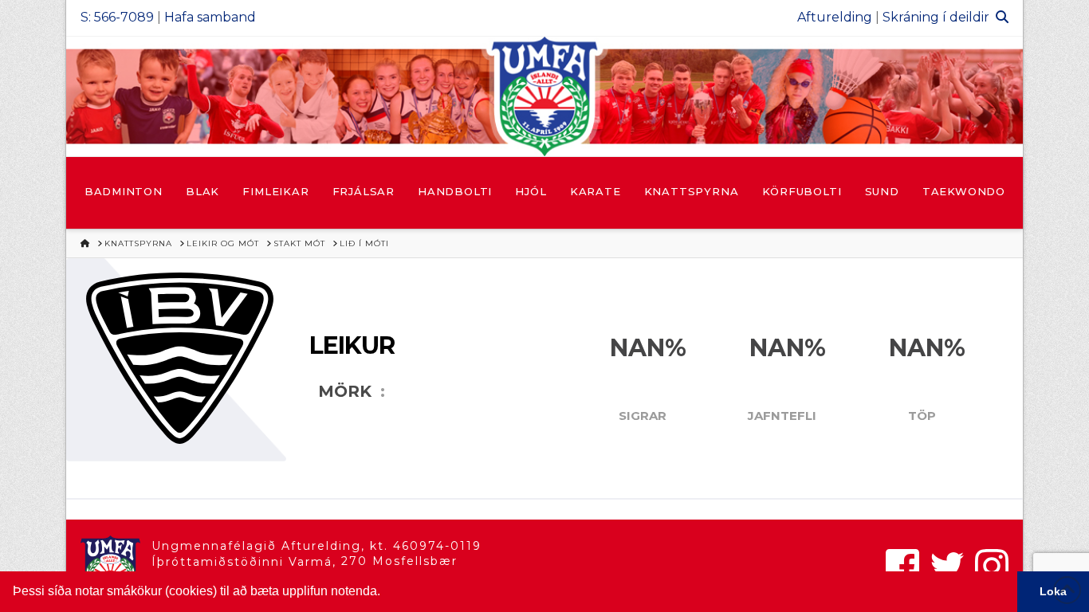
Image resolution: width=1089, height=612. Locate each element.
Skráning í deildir (936, 17)
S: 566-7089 (117, 17)
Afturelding (834, 17)
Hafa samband (210, 17)
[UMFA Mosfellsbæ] (544, 96)
